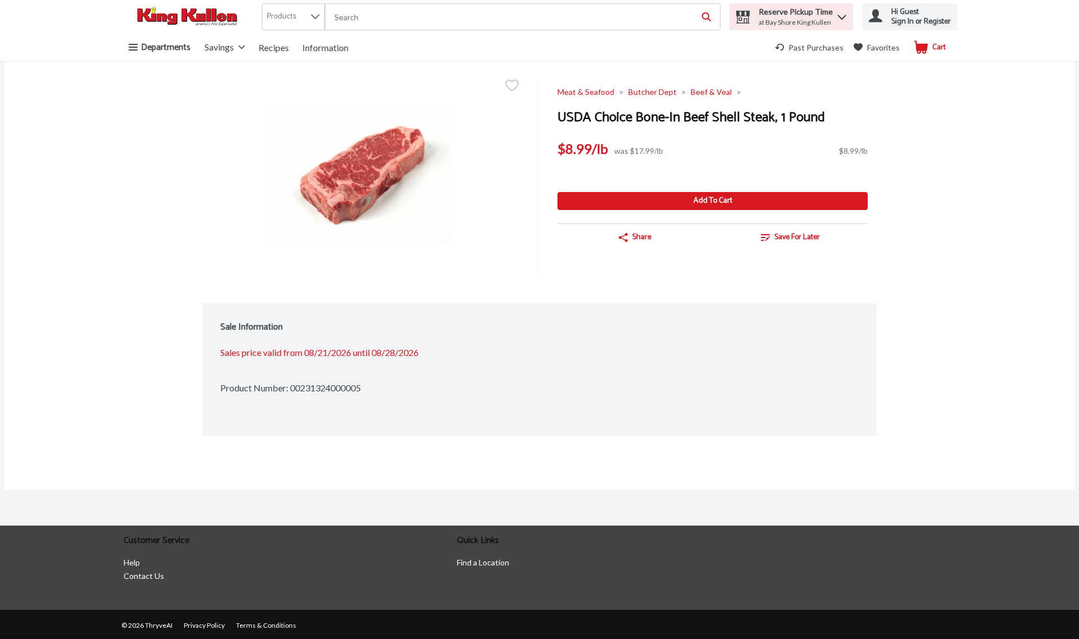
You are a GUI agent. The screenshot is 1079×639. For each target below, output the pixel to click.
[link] (809, 47)
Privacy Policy (204, 625)
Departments (166, 47)
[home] (189, 17)
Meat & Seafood (585, 92)
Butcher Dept (652, 92)
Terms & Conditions (266, 625)
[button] (841, 14)
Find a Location (483, 562)
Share (641, 237)
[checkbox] (512, 86)
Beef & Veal (711, 92)
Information (325, 47)
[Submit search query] (706, 17)
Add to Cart (712, 200)
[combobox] (522, 17)
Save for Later (797, 237)
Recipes (274, 47)
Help (132, 562)
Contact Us (144, 576)
